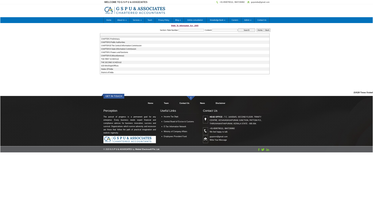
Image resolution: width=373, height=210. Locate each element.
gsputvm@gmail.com (219, 136)
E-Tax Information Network (175, 126)
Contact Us (261, 20)
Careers (235, 20)
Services (136, 20)
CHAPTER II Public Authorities (113, 42)
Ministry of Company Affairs (175, 131)
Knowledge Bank (217, 20)
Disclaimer (220, 103)
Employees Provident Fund (175, 136)
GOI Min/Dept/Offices (110, 66)
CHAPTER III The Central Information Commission (121, 45)
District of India (107, 72)
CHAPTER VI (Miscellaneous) (112, 56)
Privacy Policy (163, 20)
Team (150, 20)
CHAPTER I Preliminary (110, 39)
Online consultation (195, 20)
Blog (177, 20)
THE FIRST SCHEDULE (110, 59)
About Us (121, 20)
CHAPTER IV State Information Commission (118, 49)
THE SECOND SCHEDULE (111, 62)
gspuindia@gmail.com (260, 2)
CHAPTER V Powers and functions (114, 52)
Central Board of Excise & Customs (179, 121)
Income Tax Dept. (171, 117)
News (202, 103)
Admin (247, 20)
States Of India (107, 69)
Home (108, 20)
